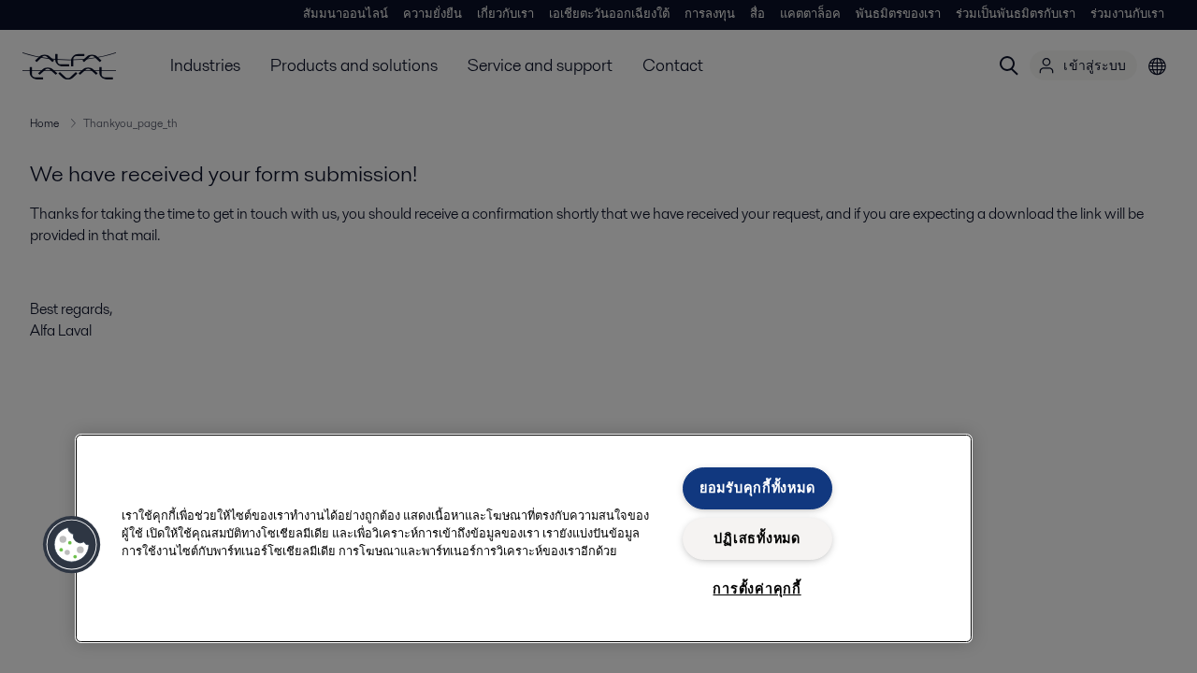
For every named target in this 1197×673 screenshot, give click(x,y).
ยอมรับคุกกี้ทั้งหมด (757, 488)
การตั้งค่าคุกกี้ (756, 589)
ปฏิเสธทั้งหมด (757, 538)
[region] (524, 538)
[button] (72, 545)
